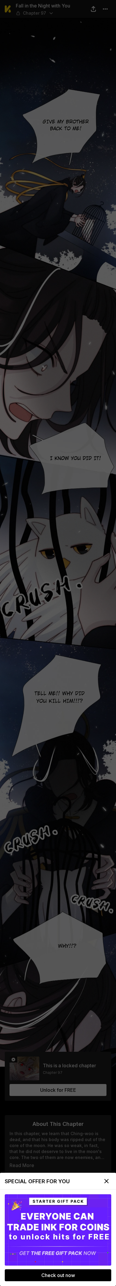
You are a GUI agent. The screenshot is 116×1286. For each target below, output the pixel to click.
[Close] (106, 1181)
